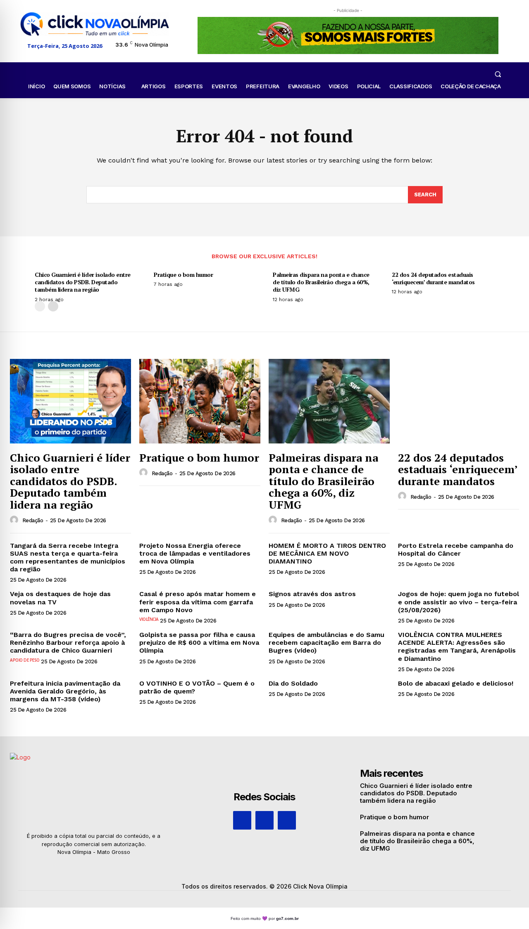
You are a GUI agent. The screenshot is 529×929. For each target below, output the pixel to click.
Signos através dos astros (312, 594)
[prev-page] (40, 306)
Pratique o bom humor (183, 274)
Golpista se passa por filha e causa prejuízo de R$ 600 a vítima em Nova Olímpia (199, 642)
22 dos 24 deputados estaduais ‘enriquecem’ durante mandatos (433, 278)
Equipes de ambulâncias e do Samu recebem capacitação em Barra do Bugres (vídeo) (326, 642)
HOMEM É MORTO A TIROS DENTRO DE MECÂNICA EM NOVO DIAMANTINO (327, 553)
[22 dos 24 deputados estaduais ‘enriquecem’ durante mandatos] (458, 401)
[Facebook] (242, 820)
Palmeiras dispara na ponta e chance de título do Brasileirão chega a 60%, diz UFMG (321, 282)
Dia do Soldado (293, 683)
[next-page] (53, 306)
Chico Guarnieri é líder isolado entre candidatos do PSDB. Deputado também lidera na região (83, 282)
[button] (498, 74)
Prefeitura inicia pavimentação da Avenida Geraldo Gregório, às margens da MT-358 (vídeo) (65, 691)
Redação (32, 520)
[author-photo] (15, 520)
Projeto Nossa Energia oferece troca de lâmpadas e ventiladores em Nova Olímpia (194, 553)
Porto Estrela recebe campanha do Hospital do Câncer (455, 549)
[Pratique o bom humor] (199, 401)
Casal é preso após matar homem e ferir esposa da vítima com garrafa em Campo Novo (197, 601)
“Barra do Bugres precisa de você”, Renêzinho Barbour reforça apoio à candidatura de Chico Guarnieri (68, 642)
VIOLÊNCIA (149, 619)
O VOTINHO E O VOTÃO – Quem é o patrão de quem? (197, 687)
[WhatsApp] (287, 820)
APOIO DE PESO (25, 660)
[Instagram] (264, 820)
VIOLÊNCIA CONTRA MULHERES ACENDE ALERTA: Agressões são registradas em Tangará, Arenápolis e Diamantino (457, 647)
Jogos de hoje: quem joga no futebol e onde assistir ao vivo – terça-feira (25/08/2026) (458, 601)
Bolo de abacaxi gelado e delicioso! (455, 683)
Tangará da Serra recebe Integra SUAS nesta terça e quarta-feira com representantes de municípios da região (67, 557)
